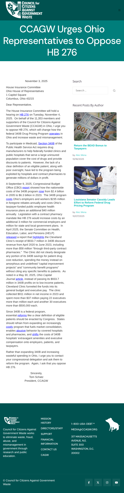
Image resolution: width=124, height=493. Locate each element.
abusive (21, 330)
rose (41, 191)
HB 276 (24, 114)
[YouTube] (116, 482)
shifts (35, 334)
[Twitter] (98, 482)
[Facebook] (89, 482)
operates (54, 133)
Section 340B (46, 143)
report (25, 187)
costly (9, 326)
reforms (22, 315)
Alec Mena (81, 155)
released (11, 237)
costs (9, 199)
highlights (38, 237)
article (19, 278)
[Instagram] (107, 482)
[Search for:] (90, 90)
